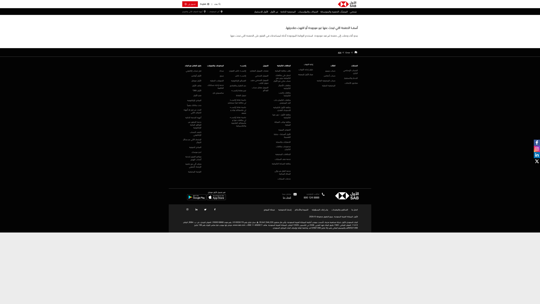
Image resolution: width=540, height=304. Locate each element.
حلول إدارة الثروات (306, 69)
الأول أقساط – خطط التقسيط (282, 135)
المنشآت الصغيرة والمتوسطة (334, 11)
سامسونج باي (218, 92)
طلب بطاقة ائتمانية (283, 70)
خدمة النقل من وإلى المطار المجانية (282, 172)
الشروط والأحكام (301, 209)
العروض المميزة (284, 129)
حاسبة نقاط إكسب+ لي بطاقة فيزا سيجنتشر (237, 101)
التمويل (265, 65)
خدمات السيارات (284, 178)
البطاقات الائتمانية (284, 65)
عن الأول (274, 11)
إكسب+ (243, 65)
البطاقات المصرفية (283, 154)
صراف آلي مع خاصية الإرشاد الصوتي (193, 165)
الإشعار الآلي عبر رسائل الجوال (192, 141)
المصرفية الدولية (328, 85)
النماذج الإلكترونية (194, 100)
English (203, 4)
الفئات (333, 65)
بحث (216, 4)
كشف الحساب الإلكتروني (195, 133)
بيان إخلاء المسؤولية (320, 209)
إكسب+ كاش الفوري (237, 70)
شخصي (353, 11)
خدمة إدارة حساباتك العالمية (216, 86)
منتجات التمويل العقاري (259, 70)
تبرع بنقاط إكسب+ (238, 90)
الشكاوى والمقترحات (339, 209)
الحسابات (354, 65)
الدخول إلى (191, 4)
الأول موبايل (196, 80)
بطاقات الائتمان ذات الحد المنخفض (282, 101)
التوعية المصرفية (194, 171)
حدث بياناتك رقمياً (194, 105)
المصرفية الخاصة (288, 11)
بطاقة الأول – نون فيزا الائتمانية (281, 116)
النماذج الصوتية (195, 147)
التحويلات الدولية (217, 80)
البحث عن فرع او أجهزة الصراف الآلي (192, 111)
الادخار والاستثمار (351, 78)
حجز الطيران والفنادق (238, 85)
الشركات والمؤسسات (308, 11)
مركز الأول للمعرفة (305, 74)
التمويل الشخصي (261, 75)
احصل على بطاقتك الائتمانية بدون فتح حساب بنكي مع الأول (282, 78)
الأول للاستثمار (261, 11)
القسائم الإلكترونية (238, 80)
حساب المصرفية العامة (326, 80)
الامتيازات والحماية (283, 141)
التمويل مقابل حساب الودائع (260, 89)
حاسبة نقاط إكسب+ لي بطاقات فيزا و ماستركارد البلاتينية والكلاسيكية (238, 121)
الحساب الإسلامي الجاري (350, 71)
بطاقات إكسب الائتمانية (285, 94)
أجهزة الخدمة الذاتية (193, 117)
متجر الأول (197, 95)
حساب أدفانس (329, 75)
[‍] (347, 198)
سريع (222, 75)
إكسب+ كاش (240, 75)
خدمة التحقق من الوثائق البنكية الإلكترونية (194, 124)
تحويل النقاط (241, 95)
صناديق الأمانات (351, 82)
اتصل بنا (287, 197)
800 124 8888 (311, 197)
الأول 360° (197, 90)
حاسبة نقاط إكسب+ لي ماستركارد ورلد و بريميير (238, 110)
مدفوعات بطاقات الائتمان (283, 148)
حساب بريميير (330, 70)
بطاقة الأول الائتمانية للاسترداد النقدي (282, 108)
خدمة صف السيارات (283, 159)
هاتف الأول (196, 85)
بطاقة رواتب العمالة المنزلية (282, 123)
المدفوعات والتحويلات (215, 65)
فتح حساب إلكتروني (193, 70)
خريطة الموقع (269, 209)
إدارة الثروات (308, 64)
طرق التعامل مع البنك (193, 65)
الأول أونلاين (196, 75)
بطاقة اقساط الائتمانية (281, 163)
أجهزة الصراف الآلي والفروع (192, 11)
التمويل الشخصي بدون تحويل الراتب (259, 81)
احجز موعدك (196, 152)
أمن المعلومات (214, 11)
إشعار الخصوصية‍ (285, 209)
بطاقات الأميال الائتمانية (284, 87)
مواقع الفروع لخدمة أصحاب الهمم (193, 158)
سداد (221, 70)
